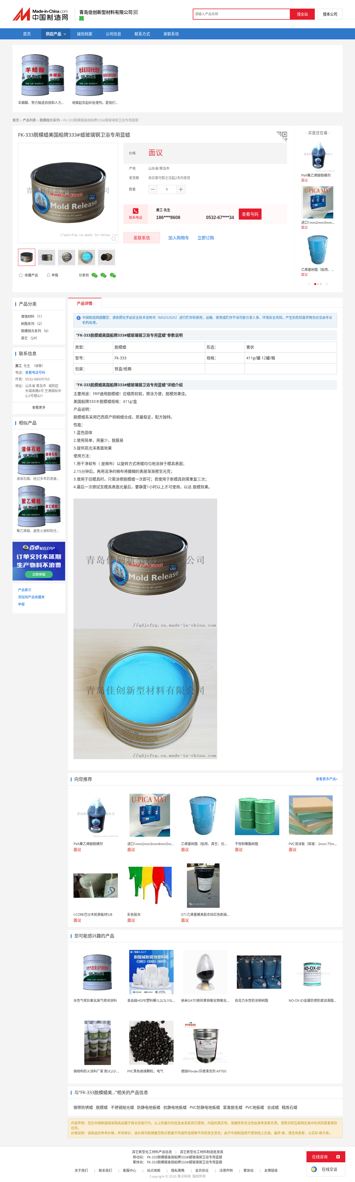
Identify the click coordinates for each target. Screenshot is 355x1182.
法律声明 (226, 1170)
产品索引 (24, 590)
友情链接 (271, 1170)
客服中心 (129, 1170)
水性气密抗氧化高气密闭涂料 (95, 1000)
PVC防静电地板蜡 (205, 1107)
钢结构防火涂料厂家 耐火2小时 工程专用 (103, 1071)
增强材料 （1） (32, 316)
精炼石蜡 (289, 1107)
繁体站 (248, 1170)
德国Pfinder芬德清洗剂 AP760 (203, 1071)
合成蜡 (273, 1107)
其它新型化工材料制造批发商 (201, 1152)
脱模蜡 (102, 1107)
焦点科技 (184, 1176)
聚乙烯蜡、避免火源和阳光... (38, 530)
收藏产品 (31, 275)
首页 (15, 120)
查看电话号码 (35, 372)
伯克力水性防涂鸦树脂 (251, 1000)
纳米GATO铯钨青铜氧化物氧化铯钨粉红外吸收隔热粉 (220, 1000)
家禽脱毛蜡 (232, 1107)
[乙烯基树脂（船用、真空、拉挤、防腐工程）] (317, 249)
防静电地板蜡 (148, 1107)
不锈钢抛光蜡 (122, 1107)
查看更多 (38, 407)
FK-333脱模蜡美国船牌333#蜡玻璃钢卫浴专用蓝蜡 (184, 1157)
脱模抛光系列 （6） (35, 331)
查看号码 (250, 214)
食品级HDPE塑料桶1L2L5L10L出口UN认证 (159, 1000)
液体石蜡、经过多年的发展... (38, 478)
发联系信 (141, 237)
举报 (55, 275)
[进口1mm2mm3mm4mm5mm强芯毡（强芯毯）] (317, 202)
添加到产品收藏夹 (31, 597)
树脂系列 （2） (32, 323)
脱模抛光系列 (50, 120)
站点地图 (153, 1170)
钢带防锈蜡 (83, 1107)
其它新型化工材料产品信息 (152, 1152)
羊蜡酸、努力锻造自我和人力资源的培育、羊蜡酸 (54, 102)
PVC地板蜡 (254, 1107)
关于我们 (81, 1170)
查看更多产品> (327, 779)
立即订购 (205, 237)
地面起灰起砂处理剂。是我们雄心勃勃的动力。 (107, 102)
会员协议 (202, 1170)
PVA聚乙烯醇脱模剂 (316, 175)
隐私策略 (177, 1170)
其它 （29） (30, 338)
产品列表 (29, 120)
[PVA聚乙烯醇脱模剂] (317, 155)
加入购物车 (178, 237)
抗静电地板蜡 (175, 1107)
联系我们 (105, 1170)
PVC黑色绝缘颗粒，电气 (145, 1071)
